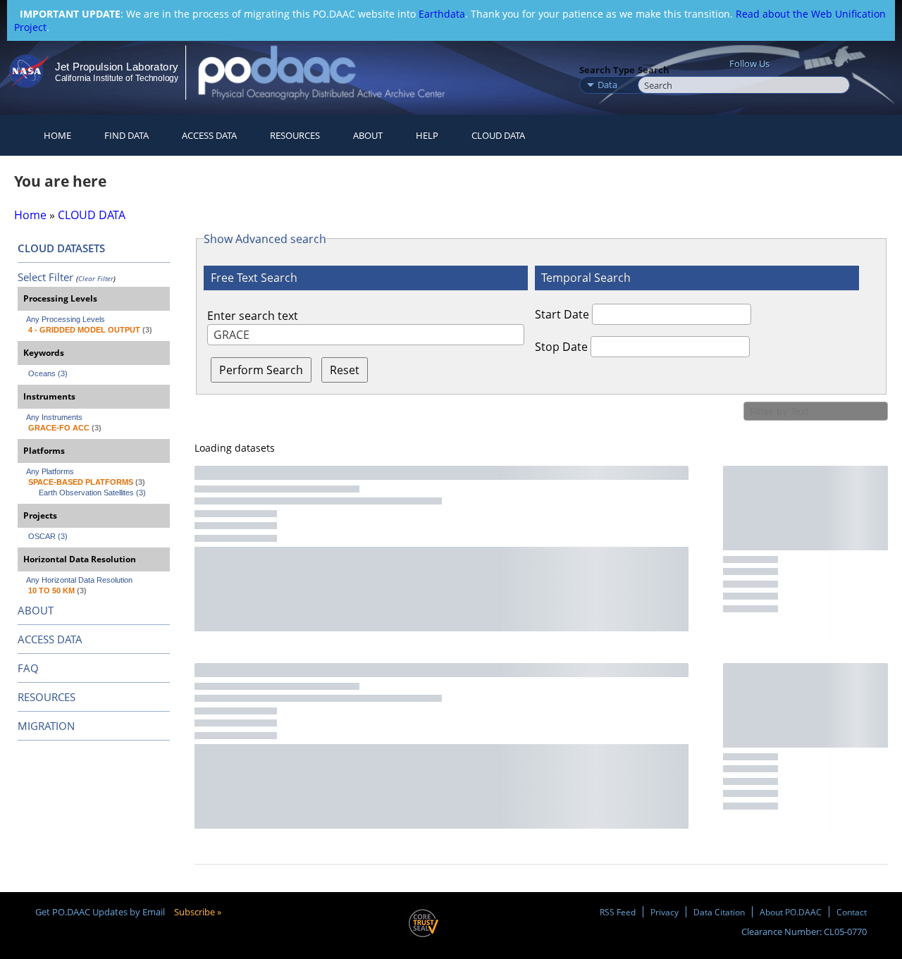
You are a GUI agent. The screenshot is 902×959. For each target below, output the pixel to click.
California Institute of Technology (116, 78)
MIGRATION (46, 726)
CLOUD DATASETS (61, 248)
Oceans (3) (48, 373)
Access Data (209, 135)
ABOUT (36, 610)
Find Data (126, 135)
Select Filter (45, 277)
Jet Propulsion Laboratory (116, 67)
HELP (427, 135)
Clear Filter (95, 278)
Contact (851, 911)
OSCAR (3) (48, 536)
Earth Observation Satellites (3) (92, 492)
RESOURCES (295, 135)
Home (57, 135)
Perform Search (261, 370)
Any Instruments (54, 417)
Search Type (607, 69)
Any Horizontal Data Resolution (79, 580)
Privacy (664, 911)
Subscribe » (197, 911)
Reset (344, 370)
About (368, 135)
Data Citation (719, 911)
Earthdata (442, 13)
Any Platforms (50, 471)
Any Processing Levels (65, 319)
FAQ (28, 668)
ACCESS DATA (50, 639)
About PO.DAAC (791, 911)
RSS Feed (618, 911)
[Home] (333, 72)
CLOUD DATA (498, 135)
